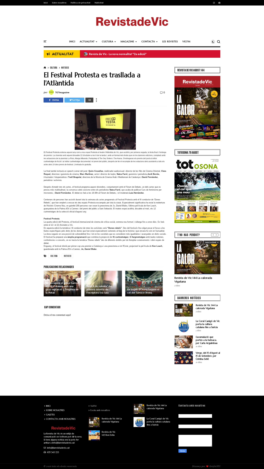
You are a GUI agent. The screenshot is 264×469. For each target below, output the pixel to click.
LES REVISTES (170, 41)
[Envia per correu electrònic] (89, 100)
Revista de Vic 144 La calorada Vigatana (207, 307)
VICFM (186, 41)
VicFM (93, 406)
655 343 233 (52, 452)
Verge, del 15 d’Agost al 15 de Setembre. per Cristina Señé (208, 355)
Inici (46, 3)
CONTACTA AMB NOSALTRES (60, 419)
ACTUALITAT (87, 41)
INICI (72, 41)
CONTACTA (148, 41)
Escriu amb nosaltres (100, 410)
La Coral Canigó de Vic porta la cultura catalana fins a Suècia (208, 324)
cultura (53, 67)
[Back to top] (256, 461)
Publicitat (99, 3)
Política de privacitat (80, 3)
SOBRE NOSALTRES (55, 410)
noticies (65, 67)
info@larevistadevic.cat (58, 447)
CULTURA (107, 41)
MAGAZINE (127, 41)
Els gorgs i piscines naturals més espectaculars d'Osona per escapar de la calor (135, 54)
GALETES (50, 414)
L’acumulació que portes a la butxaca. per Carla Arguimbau (206, 339)
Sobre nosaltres (59, 3)
